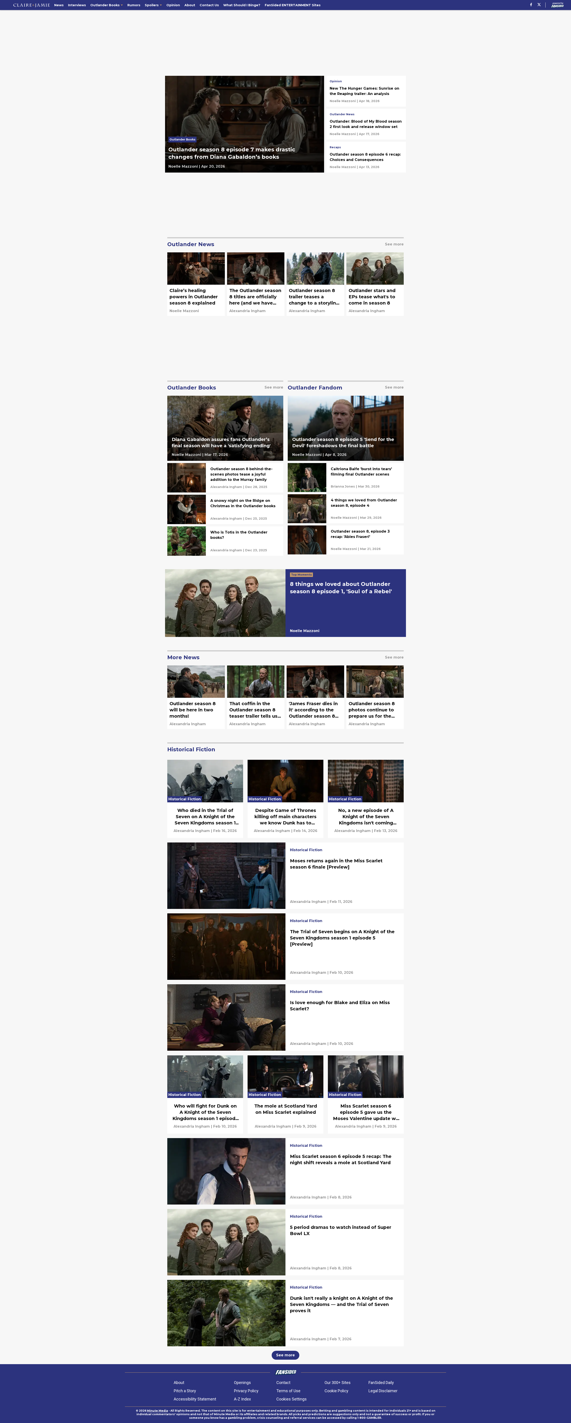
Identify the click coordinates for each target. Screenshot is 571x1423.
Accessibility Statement (195, 1399)
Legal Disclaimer (382, 1390)
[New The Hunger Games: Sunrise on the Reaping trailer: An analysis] (366, 91)
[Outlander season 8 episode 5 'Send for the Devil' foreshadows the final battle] (346, 428)
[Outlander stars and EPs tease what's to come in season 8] (375, 284)
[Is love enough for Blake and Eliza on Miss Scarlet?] (285, 1017)
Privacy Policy (246, 1390)
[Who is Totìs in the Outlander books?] (225, 541)
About (179, 1382)
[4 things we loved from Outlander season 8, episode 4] (346, 508)
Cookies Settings (291, 1399)
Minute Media (157, 1410)
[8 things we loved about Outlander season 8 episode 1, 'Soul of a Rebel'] (285, 603)
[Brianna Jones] (343, 486)
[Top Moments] (302, 575)
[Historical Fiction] (306, 850)
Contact (283, 1382)
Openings (242, 1382)
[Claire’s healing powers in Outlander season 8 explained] (196, 284)
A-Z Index (242, 1399)
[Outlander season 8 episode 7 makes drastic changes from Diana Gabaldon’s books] (244, 124)
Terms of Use (288, 1390)
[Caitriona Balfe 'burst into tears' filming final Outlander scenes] (346, 477)
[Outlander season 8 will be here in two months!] (196, 697)
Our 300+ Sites (338, 1382)
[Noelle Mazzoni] (183, 166)
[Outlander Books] (184, 141)
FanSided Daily (381, 1382)
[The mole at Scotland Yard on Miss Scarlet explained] (285, 1094)
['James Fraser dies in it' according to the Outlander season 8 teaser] (315, 697)
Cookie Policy (336, 1390)
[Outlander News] (342, 115)
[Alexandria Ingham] (247, 311)
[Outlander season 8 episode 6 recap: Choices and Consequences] (366, 157)
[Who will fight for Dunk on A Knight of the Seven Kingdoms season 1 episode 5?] (205, 1094)
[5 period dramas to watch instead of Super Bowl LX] (285, 1242)
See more (285, 1355)
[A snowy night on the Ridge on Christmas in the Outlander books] (225, 509)
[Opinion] (336, 82)
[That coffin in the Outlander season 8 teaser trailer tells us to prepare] (256, 697)
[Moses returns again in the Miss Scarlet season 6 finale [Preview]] (285, 875)
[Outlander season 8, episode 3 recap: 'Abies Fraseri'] (346, 539)
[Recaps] (335, 148)
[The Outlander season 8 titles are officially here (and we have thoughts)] (256, 284)
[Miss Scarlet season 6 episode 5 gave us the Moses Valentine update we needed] (366, 1094)
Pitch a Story (185, 1390)
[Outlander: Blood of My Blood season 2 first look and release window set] (366, 124)
